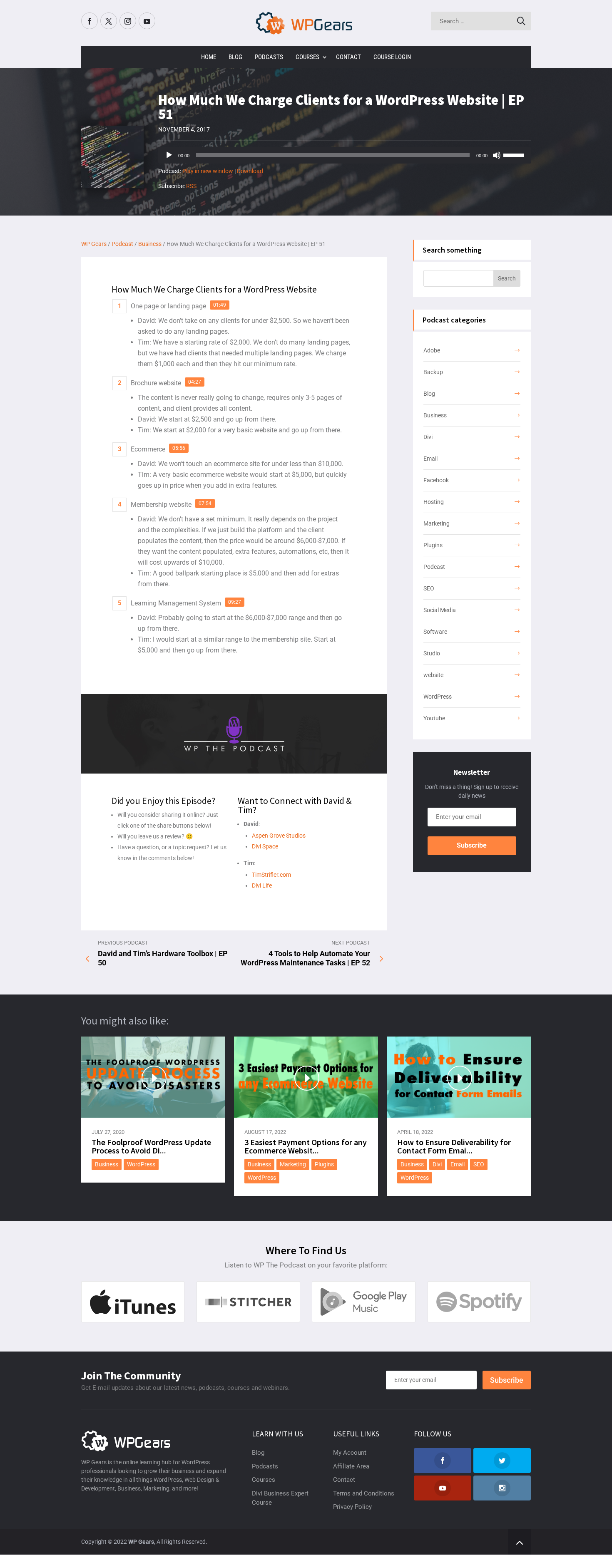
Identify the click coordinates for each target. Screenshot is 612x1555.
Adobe (431, 350)
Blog (235, 57)
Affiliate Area (351, 1466)
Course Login (392, 57)
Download (250, 171)
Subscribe (472, 845)
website (433, 675)
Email (430, 458)
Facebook (436, 480)
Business (435, 415)
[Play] (169, 155)
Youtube (434, 718)
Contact (348, 57)
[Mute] (497, 155)
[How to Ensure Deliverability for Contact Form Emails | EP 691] (459, 1077)
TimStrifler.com (271, 874)
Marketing (436, 523)
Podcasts (269, 57)
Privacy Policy (352, 1506)
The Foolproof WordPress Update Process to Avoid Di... (151, 1146)
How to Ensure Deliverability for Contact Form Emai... (454, 1146)
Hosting (433, 501)
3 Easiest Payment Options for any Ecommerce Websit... (305, 1146)
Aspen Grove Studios (279, 835)
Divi (428, 437)
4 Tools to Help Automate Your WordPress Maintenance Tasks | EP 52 (305, 958)
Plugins (433, 545)
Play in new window (207, 171)
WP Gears (141, 1541)
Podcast (434, 566)
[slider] (515, 154)
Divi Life (262, 885)
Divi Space (265, 846)
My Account (349, 1452)
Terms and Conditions (363, 1493)
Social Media (439, 610)
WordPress (437, 696)
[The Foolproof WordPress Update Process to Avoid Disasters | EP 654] (153, 1077)
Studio (431, 653)
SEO (428, 588)
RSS (191, 186)
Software (435, 631)
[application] (344, 155)
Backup (433, 372)
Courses (307, 57)
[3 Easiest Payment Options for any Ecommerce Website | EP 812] (306, 1077)
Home (208, 57)
